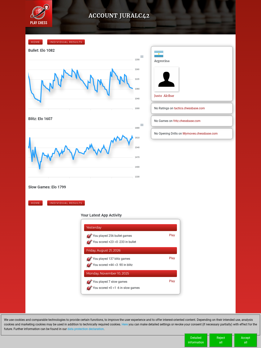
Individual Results (66, 42)
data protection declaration (85, 329)
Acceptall (245, 340)
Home (35, 42)
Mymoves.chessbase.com (200, 133)
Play (171, 235)
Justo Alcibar (164, 96)
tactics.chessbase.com (189, 108)
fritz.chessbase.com (186, 121)
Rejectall (221, 340)
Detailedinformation (196, 340)
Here (125, 324)
